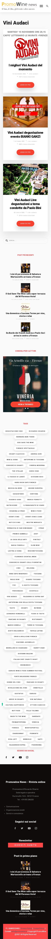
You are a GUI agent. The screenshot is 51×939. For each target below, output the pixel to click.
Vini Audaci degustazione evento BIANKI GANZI (25, 134)
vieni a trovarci (25, 404)
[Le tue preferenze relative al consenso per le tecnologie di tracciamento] (2, 704)
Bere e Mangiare (32, 279)
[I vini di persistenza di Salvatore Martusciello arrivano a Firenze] (25, 268)
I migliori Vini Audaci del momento (25, 67)
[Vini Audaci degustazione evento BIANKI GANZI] (25, 112)
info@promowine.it (19, 931)
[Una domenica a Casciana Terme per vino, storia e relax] (25, 307)
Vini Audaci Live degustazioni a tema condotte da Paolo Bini (25, 204)
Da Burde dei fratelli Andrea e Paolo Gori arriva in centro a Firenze (25, 334)
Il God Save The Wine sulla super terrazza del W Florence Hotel (25, 295)
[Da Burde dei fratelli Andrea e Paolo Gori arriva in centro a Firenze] (25, 327)
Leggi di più (25, 85)
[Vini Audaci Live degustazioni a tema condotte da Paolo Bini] (25, 179)
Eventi (32, 319)
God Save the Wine (32, 299)
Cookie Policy (38, 928)
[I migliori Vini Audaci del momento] (25, 45)
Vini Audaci (33, 74)
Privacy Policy (26, 928)
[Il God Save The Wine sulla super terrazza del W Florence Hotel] (25, 288)
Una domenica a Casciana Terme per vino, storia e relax (25, 314)
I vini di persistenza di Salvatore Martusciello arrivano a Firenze (25, 275)
